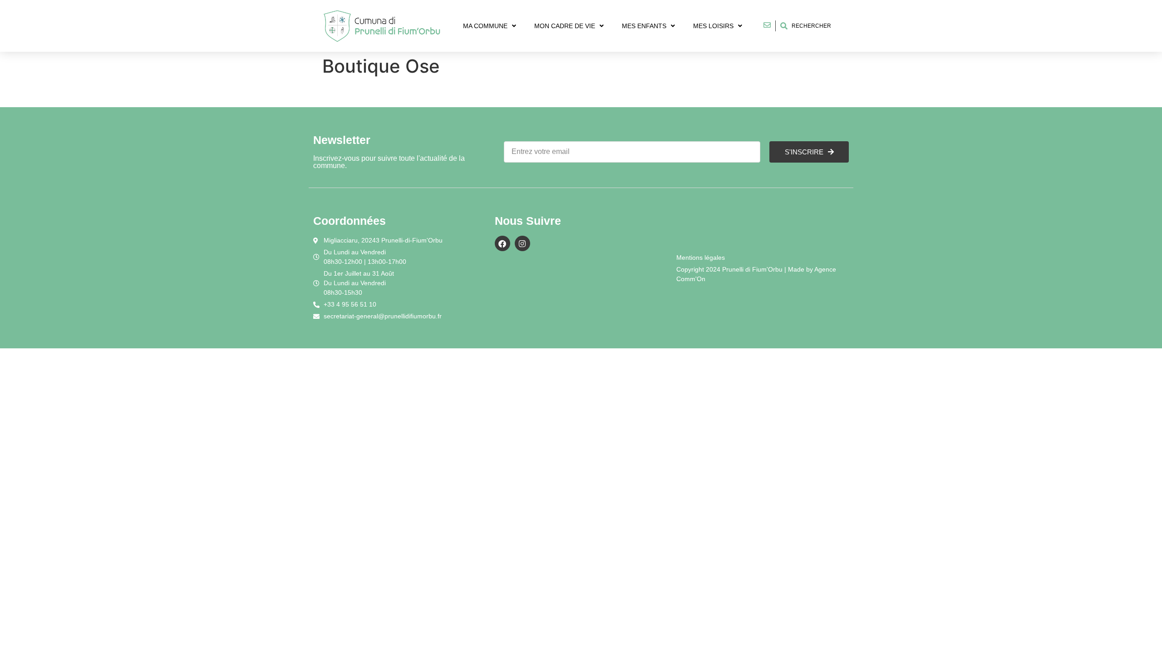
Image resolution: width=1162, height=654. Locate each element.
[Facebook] (502, 243)
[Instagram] (522, 243)
